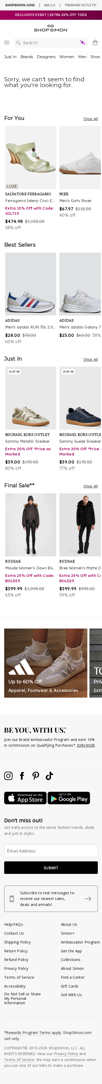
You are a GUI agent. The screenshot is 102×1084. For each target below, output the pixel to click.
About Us (69, 924)
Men (82, 56)
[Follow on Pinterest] (36, 778)
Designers (46, 56)
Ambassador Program (80, 942)
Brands (26, 56)
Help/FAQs (13, 924)
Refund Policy (16, 959)
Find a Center (72, 977)
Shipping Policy (17, 942)
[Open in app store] (26, 802)
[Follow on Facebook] (22, 778)
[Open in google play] (69, 802)
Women (66, 56)
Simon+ (68, 933)
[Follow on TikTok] (49, 778)
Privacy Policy (16, 968)
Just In (10, 56)
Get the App (71, 950)
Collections (71, 959)
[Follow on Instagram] (9, 778)
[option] (32, 178)
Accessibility (14, 986)
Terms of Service (19, 977)
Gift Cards (69, 986)
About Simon (72, 968)
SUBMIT (51, 867)
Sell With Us (71, 994)
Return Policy (15, 950)
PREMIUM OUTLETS (81, 5)
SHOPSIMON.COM (20, 5)
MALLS (49, 5)
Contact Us (14, 933)
